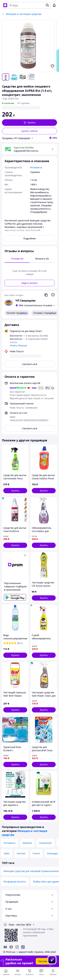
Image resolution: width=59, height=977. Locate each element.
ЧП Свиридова (25, 300)
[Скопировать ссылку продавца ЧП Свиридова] (46, 295)
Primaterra (9, 842)
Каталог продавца (17, 312)
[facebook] (11, 947)
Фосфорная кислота (15, 881)
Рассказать (45, 961)
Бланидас (52, 853)
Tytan (7, 853)
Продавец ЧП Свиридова (16, 138)
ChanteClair (45, 842)
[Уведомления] (54, 5)
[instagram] (17, 947)
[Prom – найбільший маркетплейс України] (5, 5)
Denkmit (27, 842)
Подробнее (29, 238)
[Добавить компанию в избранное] (53, 295)
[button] (29, 122)
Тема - (17, 924)
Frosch (36, 853)
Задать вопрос (29, 282)
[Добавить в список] (52, 66)
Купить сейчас (29, 131)
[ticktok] (23, 947)
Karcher (21, 853)
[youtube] (5, 947)
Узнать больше (18, 345)
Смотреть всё (29, 364)
